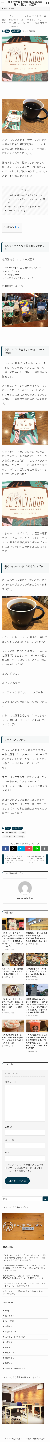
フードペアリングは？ (18, 211)
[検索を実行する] (45, 1198)
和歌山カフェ (10, 1332)
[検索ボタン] (47, 3)
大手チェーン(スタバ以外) (15, 1337)
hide (17, 227)
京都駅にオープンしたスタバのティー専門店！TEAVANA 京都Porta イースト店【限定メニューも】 (24, 1277)
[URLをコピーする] (44, 848)
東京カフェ (9, 1353)
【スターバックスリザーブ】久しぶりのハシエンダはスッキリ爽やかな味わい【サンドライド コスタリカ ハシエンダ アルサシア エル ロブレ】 (24, 1257)
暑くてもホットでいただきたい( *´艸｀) (25, 206)
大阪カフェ (9, 1342)
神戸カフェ (9, 1363)
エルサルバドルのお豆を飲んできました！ (26, 195)
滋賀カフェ (9, 1358)
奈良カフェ (9, 1347)
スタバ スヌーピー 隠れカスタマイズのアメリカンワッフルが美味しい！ (24, 1292)
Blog (7, 31)
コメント (10, 1082)
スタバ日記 (16, 31)
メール (9, 1140)
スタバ (22, 833)
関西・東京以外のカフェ (15, 1369)
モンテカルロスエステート (13, 837)
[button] (5, 848)
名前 (8, 1127)
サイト (8, 1152)
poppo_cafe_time (25, 898)
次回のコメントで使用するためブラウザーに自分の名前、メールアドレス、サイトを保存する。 (25, 1168)
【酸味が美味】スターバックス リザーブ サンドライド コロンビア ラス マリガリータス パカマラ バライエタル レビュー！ (24, 1267)
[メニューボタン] (2, 3)
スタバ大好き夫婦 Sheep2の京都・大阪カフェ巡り (25, 3)
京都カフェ (9, 1326)
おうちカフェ (10, 1316)
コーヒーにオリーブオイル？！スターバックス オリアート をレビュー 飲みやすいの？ (25, 1284)
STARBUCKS (11, 833)
